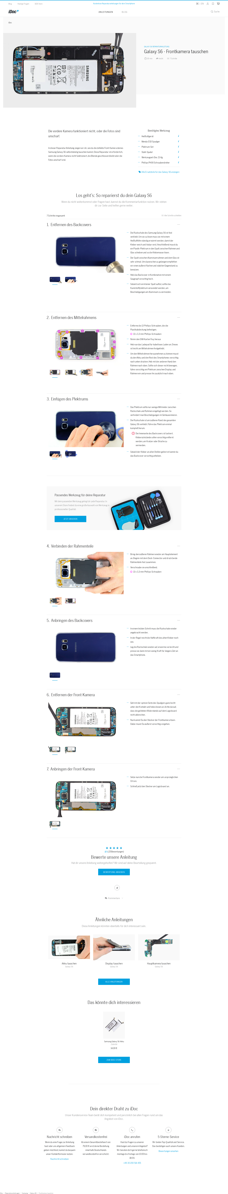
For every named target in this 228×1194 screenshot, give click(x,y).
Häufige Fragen (23, 4)
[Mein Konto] (207, 3)
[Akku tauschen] (69, 948)
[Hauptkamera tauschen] (159, 948)
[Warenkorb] (218, 3)
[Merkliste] (213, 3)
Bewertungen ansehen (168, 1151)
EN (202, 4)
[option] (86, 251)
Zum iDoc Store (114, 1060)
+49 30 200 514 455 (132, 1163)
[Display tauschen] (114, 948)
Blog (10, 4)
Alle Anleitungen (114, 982)
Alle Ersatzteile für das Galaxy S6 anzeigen (160, 172)
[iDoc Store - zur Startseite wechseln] (13, 11)
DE (197, 4)
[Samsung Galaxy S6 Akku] (114, 1026)
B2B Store (39, 4)
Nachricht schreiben (59, 1159)
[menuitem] (206, 3)
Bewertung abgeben (114, 872)
